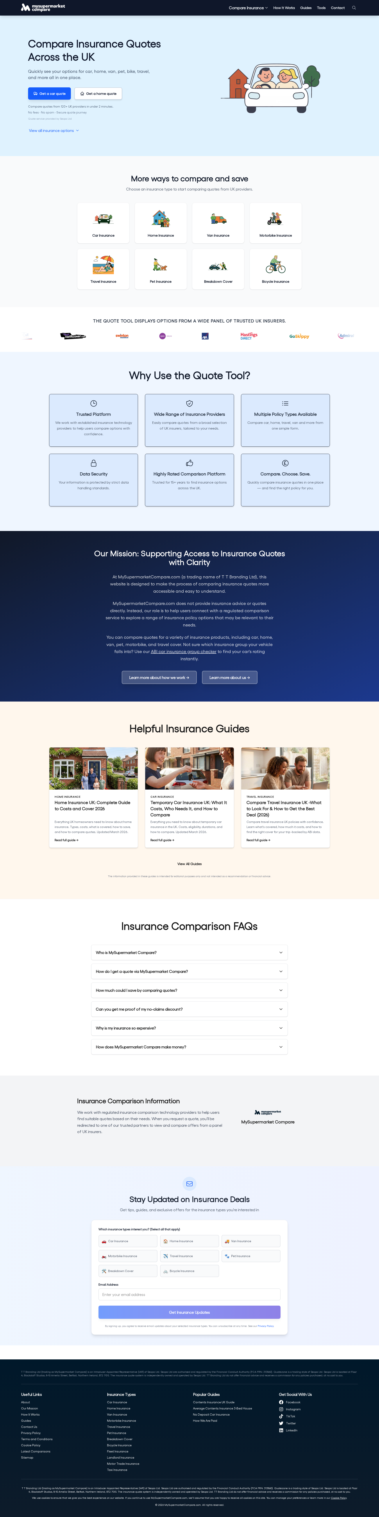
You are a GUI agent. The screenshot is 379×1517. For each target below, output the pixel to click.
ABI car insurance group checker (183, 651)
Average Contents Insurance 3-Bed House (222, 1408)
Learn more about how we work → (159, 677)
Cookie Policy (30, 1445)
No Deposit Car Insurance (211, 1414)
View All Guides (189, 864)
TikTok (290, 1416)
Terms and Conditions (37, 1439)
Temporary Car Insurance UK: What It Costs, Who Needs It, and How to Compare (188, 808)
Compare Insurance (246, 7)
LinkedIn (291, 1430)
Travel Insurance (118, 1427)
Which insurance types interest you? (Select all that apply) (139, 1229)
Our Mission (29, 1408)
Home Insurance (118, 1408)
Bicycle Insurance (119, 1445)
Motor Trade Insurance (123, 1463)
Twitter (291, 1423)
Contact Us (29, 1427)
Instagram (293, 1409)
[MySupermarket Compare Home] (43, 8)
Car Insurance (117, 1402)
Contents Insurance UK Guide (213, 1402)
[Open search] (354, 8)
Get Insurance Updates (189, 1312)
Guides (306, 7)
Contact (338, 7)
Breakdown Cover (119, 1439)
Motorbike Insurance (121, 1420)
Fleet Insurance (117, 1451)
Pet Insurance (116, 1433)
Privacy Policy (266, 1325)
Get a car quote (52, 93)
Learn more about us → (229, 677)
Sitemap (27, 1457)
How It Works (284, 7)
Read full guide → (67, 840)
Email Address (108, 1284)
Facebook (293, 1402)
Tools (321, 7)
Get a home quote (101, 93)
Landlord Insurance (120, 1457)
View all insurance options (51, 130)
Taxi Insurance (117, 1470)
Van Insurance (117, 1414)
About (25, 1402)
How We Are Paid (205, 1420)
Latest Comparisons (35, 1451)
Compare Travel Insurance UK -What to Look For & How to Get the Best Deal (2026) (284, 808)
